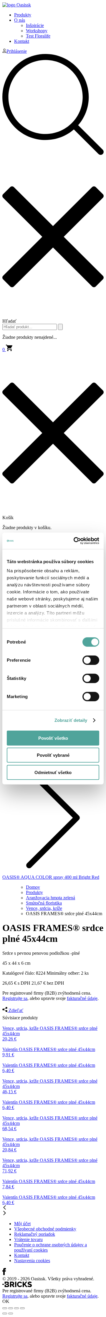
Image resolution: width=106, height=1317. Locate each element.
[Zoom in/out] (22, 1308)
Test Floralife (38, 35)
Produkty (22, 14)
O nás (19, 20)
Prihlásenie (16, 51)
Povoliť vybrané (53, 755)
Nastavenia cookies (32, 1260)
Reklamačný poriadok (34, 1234)
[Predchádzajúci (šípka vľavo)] (4, 1313)
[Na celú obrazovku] (16, 1308)
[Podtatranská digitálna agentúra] (17, 1285)
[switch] (90, 660)
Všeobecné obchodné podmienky (45, 1228)
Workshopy (36, 30)
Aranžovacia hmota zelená (50, 897)
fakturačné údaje (82, 998)
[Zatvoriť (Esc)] (4, 1308)
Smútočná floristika (44, 902)
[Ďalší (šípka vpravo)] (10, 1313)
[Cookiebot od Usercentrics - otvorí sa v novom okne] (74, 541)
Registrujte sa (14, 998)
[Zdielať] (10, 1308)
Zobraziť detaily (70, 720)
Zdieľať (15, 1010)
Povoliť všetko (53, 737)
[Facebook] (4, 1273)
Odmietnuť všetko (53, 772)
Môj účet (22, 1223)
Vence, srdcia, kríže (44, 908)
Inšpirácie (35, 25)
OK (5, 1301)
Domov (33, 887)
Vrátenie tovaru (28, 1239)
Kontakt (21, 41)
